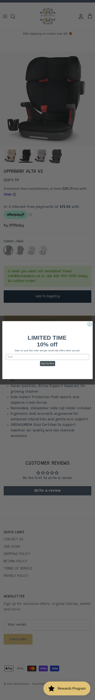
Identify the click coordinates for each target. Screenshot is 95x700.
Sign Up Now (47, 363)
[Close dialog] (90, 324)
